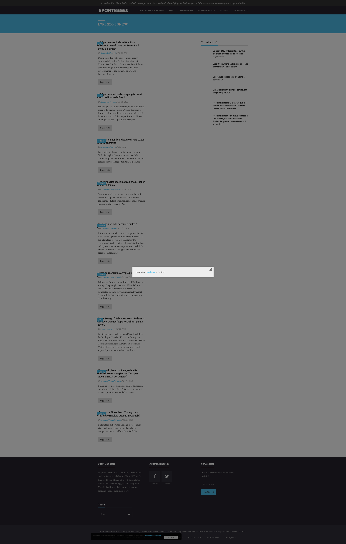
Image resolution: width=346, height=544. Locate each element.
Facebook (150, 272)
